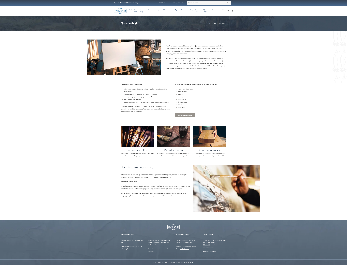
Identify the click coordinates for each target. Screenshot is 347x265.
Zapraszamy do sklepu (185, 115)
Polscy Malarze (167, 10)
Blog (191, 10)
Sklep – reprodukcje (153, 10)
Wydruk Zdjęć (205, 10)
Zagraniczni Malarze (181, 10)
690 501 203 (162, 3)
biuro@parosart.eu (178, 3)
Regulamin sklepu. (184, 249)
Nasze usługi (141, 10)
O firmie (135, 10)
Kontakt (221, 10)
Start (130, 10)
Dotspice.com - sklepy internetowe (185, 262)
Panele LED (197, 10)
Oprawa (214, 10)
